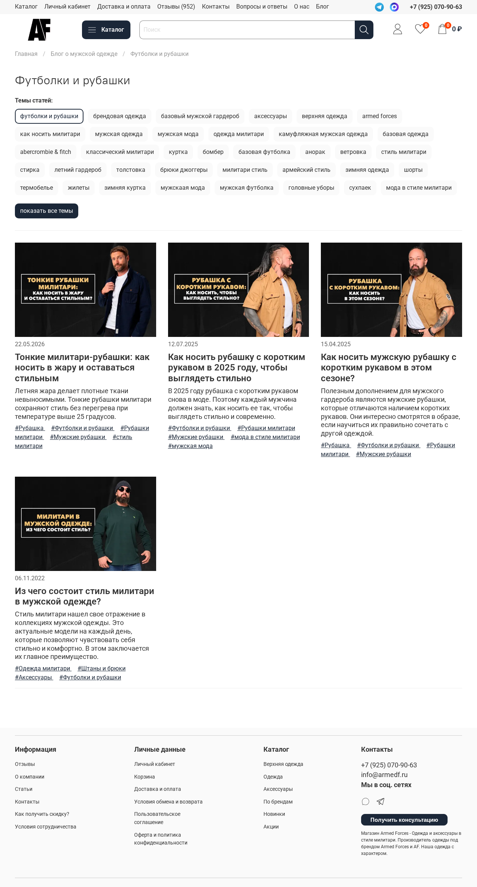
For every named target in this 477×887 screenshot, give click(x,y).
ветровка (353, 151)
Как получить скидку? (42, 814)
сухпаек (360, 187)
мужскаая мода (183, 187)
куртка (178, 151)
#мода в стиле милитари (265, 437)
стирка (30, 169)
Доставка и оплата (124, 6)
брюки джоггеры (184, 169)
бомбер (213, 151)
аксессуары (270, 116)
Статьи (23, 789)
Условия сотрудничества (45, 827)
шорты (413, 169)
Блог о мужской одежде (84, 53)
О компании (29, 777)
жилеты (78, 187)
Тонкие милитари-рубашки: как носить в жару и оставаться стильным (82, 368)
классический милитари (120, 151)
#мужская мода (190, 445)
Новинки (274, 814)
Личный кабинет (67, 6)
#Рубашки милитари (266, 428)
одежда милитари (239, 134)
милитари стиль (245, 169)
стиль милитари (403, 151)
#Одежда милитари (43, 668)
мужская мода (178, 134)
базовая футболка (264, 151)
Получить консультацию (404, 820)
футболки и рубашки (49, 116)
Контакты (216, 6)
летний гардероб (77, 169)
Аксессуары (278, 789)
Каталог (26, 6)
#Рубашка (30, 428)
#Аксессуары (34, 677)
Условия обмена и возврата (168, 802)
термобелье (36, 187)
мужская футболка (247, 187)
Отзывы (25, 764)
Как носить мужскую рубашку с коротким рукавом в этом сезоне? (389, 368)
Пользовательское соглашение (157, 818)
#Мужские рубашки (78, 437)
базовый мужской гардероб (200, 116)
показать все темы (46, 210)
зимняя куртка (125, 187)
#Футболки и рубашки (82, 428)
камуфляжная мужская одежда (323, 134)
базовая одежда (406, 134)
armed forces (379, 116)
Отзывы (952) (176, 6)
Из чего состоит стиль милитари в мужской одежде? (84, 596)
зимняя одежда (367, 169)
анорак (315, 151)
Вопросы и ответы (261, 6)
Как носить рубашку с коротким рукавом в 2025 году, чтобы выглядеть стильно (236, 368)
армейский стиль (306, 169)
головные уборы (311, 187)
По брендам (278, 802)
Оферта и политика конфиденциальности (160, 839)
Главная (26, 53)
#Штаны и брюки (102, 668)
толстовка (130, 169)
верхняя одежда (324, 116)
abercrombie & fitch (45, 151)
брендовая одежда (119, 116)
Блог (322, 6)
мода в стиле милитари (419, 187)
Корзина (144, 777)
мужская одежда (119, 134)
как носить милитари (50, 134)
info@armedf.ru (384, 775)
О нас (301, 6)
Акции (271, 827)
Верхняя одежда (283, 764)
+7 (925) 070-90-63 (389, 765)
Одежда (273, 777)
